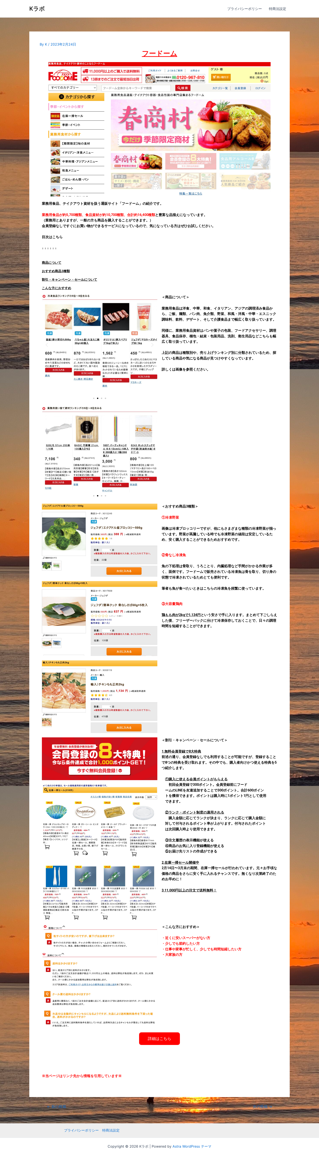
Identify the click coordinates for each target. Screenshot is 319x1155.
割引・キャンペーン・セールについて (69, 280)
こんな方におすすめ (56, 288)
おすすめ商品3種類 (56, 271)
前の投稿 (56, 1142)
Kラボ (37, 8)
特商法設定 (277, 9)
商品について (51, 263)
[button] (93, 398)
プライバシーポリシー (244, 9)
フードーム (159, 53)
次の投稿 (262, 1142)
